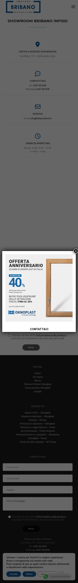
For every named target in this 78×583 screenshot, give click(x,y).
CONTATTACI (39, 329)
